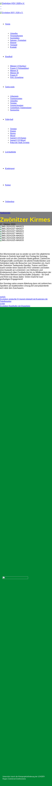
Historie (13, 42)
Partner (8, 185)
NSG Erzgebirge (16, 77)
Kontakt (13, 47)
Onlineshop (9, 201)
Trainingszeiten (16, 98)
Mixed (12, 136)
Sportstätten (14, 38)
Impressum (13, 517)
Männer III (14, 73)
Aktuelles (14, 33)
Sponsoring (14, 110)
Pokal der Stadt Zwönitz (19, 142)
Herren (13, 133)
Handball (8, 56)
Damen (13, 131)
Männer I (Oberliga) (18, 66)
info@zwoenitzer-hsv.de (20, 563)
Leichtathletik (10, 152)
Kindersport (10, 168)
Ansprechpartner (16, 105)
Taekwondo (10, 87)
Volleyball (9, 119)
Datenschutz (14, 519)
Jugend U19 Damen (18, 138)
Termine (13, 103)
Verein (7, 24)
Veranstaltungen (16, 36)
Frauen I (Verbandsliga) (19, 68)
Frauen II (13, 75)
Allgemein (14, 96)
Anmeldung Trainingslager (20, 108)
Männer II (14, 70)
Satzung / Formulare (18, 40)
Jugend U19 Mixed (17, 140)
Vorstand (13, 45)
